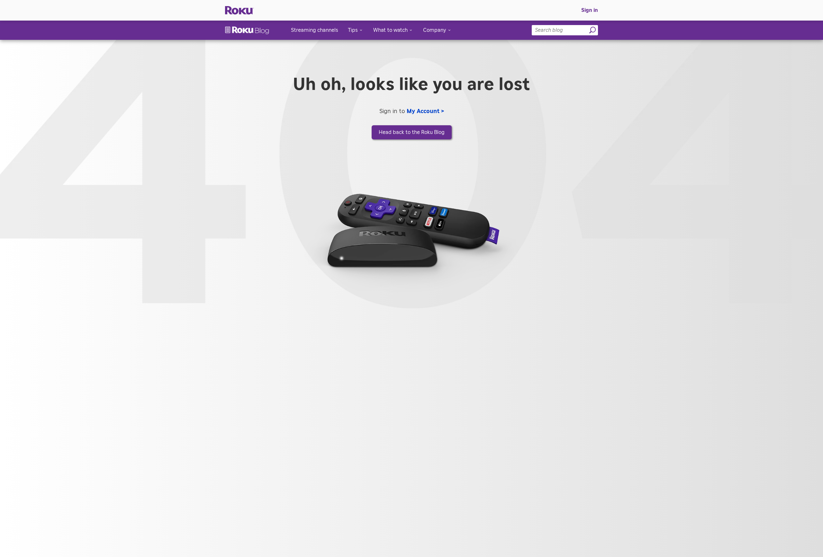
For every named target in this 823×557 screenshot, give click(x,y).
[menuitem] (589, 10)
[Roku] (239, 10)
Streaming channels (314, 30)
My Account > (425, 111)
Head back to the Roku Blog (412, 132)
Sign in (589, 10)
